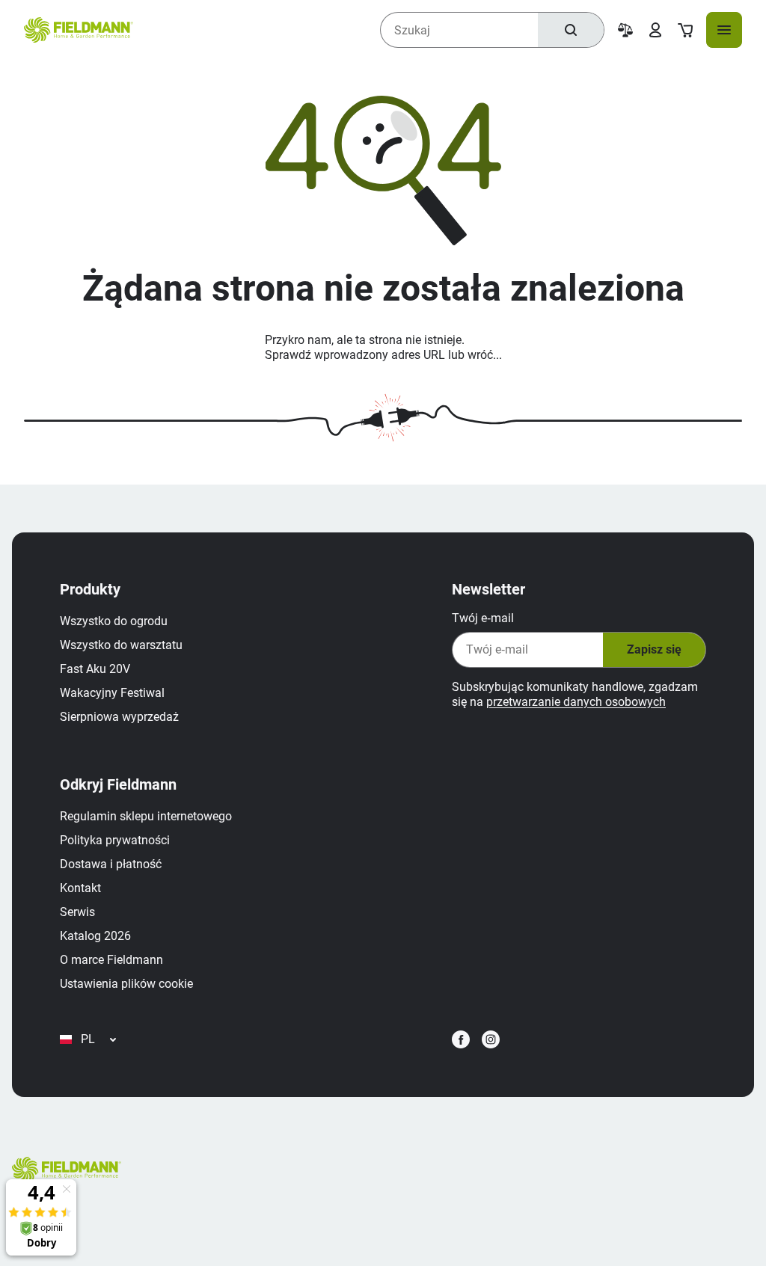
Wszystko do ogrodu (114, 621)
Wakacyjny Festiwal (112, 693)
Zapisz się (654, 649)
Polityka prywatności (115, 840)
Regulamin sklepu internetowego (146, 816)
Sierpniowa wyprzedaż (119, 717)
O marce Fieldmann (111, 960)
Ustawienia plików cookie (126, 984)
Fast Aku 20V (95, 669)
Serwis (77, 912)
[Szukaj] (571, 30)
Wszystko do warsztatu (121, 645)
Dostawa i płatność (111, 864)
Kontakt (80, 888)
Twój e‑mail (483, 618)
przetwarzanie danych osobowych (576, 702)
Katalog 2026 (95, 936)
